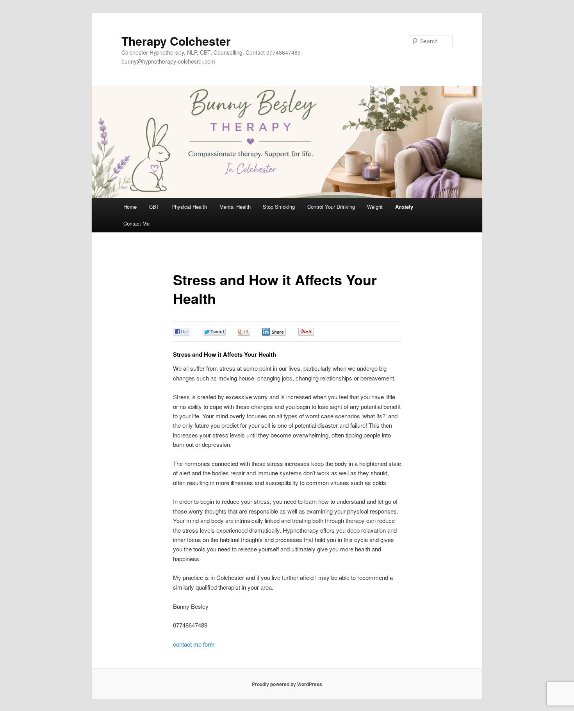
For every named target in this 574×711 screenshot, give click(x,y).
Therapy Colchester (176, 40)
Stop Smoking (279, 206)
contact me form (194, 644)
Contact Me (136, 223)
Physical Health (189, 206)
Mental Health (235, 206)
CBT (154, 206)
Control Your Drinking (331, 206)
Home (130, 206)
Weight (375, 206)
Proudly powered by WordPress (287, 684)
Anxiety (404, 206)
